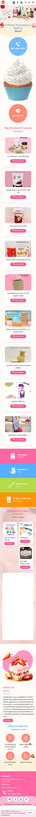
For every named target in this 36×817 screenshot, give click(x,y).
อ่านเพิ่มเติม (8, 720)
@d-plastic (18, 115)
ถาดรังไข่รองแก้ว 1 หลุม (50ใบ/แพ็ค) (18, 156)
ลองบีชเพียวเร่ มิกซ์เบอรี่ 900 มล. (18, 435)
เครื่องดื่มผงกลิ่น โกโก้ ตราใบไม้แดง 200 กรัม (18, 191)
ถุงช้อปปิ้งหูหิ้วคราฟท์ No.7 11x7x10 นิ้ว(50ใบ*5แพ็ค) (18, 294)
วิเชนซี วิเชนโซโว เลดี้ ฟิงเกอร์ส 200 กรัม (18, 260)
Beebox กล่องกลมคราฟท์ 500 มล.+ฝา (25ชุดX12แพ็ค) (18, 330)
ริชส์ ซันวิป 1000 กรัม (18, 401)
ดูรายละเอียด (9, 543)
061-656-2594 (18, 48)
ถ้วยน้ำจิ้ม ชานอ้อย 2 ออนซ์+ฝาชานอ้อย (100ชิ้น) (18, 366)
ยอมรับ (30, 812)
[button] (2, 13)
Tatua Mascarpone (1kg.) (18, 226)
